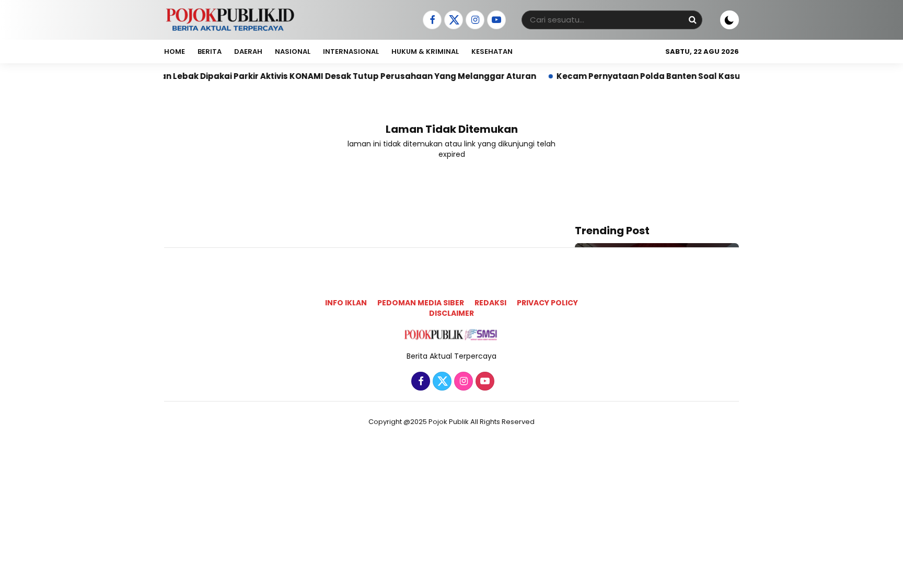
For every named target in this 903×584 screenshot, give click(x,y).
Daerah (248, 51)
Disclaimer (451, 313)
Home (174, 51)
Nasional (292, 51)
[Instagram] (473, 20)
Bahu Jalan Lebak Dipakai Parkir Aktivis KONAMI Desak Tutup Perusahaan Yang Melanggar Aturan (313, 76)
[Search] (692, 19)
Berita (210, 51)
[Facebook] (431, 20)
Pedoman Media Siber (420, 302)
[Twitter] (452, 20)
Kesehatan (492, 51)
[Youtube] (495, 20)
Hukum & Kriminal (425, 51)
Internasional (351, 51)
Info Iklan (346, 302)
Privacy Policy (547, 302)
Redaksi (490, 302)
